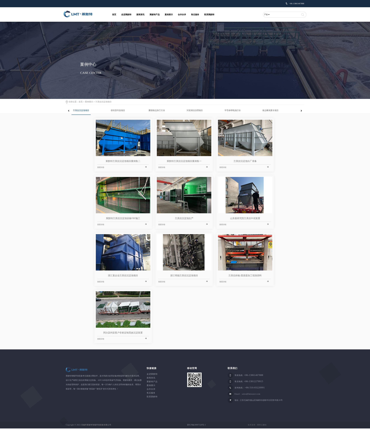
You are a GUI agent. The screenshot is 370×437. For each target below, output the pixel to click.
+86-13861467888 (296, 4)
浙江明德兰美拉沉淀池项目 (184, 275)
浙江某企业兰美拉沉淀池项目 (123, 275)
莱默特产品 (155, 14)
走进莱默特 (126, 14)
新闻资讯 (140, 14)
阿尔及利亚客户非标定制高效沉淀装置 (123, 332)
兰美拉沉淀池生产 (184, 218)
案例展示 (169, 14)
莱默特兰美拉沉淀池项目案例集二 (123, 161)
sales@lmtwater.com (251, 394)
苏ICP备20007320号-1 (196, 425)
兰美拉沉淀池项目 (103, 102)
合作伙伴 (182, 14)
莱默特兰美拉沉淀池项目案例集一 (184, 161)
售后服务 (195, 14)
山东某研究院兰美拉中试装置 (245, 218)
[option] (90, 110)
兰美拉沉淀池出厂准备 (245, 161)
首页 (114, 14)
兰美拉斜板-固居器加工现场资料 (245, 275)
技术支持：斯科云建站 (257, 425)
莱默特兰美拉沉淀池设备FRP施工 (123, 218)
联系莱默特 (209, 14)
